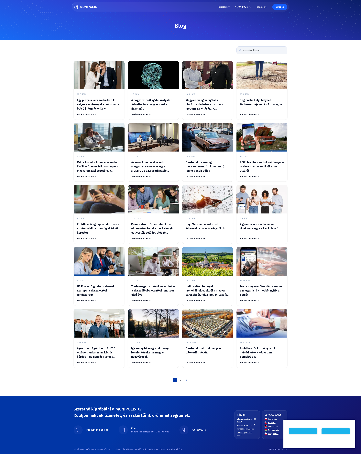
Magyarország (273, 430)
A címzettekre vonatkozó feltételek (99, 449)
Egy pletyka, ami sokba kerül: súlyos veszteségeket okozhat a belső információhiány (98, 104)
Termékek (222, 7)
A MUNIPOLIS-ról (243, 7)
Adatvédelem (79, 449)
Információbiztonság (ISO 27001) (246, 420)
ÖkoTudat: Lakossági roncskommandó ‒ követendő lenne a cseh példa (205, 166)
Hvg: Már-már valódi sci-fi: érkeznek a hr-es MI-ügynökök (205, 226)
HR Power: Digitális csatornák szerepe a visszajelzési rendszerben (96, 290)
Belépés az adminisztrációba (171, 449)
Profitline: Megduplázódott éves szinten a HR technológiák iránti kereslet (98, 228)
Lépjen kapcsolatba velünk (244, 434)
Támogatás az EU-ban (245, 429)
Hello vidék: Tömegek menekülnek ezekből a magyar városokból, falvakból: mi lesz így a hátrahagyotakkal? (207, 291)
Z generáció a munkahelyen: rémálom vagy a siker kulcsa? (259, 226)
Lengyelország (273, 434)
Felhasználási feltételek (124, 449)
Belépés (280, 7)
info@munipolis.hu (97, 429)
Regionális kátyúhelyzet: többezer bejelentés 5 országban (261, 102)
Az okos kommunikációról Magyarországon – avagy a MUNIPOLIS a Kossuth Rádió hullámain (149, 167)
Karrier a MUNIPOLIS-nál (246, 425)
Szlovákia (272, 423)
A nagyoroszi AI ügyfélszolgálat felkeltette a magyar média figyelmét (151, 104)
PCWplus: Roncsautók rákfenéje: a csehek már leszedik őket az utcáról (262, 166)
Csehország (272, 419)
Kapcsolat (261, 7)
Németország (273, 426)
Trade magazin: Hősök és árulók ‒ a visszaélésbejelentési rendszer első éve (153, 290)
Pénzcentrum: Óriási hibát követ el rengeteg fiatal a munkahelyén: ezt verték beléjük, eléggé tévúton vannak (153, 228)
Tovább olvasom (85, 114)
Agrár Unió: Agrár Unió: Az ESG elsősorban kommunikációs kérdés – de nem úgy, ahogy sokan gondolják (96, 353)
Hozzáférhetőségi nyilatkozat (146, 449)
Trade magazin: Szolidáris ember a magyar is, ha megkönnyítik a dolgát (261, 290)
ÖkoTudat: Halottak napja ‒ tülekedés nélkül (203, 350)
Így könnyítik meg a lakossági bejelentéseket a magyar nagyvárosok (150, 352)
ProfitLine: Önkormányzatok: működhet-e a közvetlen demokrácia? (258, 352)
